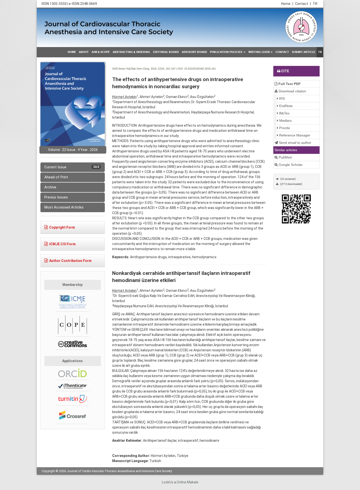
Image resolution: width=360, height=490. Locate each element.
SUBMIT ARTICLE (303, 52)
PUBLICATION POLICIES (226, 52)
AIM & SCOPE (101, 52)
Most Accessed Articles (64, 207)
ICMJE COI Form (62, 244)
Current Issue (71, 167)
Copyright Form (62, 227)
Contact (303, 4)
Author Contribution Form (70, 261)
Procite (284, 128)
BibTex (283, 113)
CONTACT (282, 52)
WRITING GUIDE (259, 52)
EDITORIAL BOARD (166, 52)
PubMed (285, 157)
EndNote (285, 106)
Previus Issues (56, 197)
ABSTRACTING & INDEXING (131, 52)
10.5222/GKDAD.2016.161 (200, 68)
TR (315, 4)
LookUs (167, 482)
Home (287, 4)
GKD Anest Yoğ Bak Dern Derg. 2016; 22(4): (138, 68)
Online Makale (187, 482)
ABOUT (84, 52)
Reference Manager (294, 135)
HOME (72, 52)
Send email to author (294, 143)
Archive (50, 187)
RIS (281, 98)
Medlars (285, 120)
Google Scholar (290, 165)
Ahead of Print (56, 177)
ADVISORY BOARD (194, 52)
